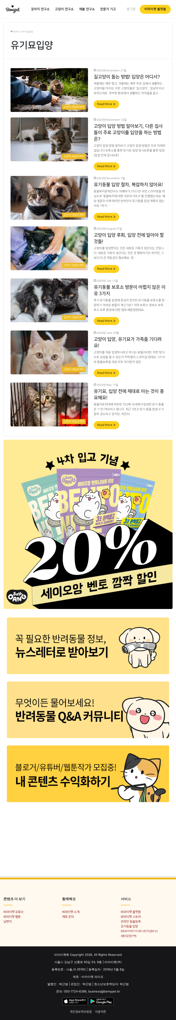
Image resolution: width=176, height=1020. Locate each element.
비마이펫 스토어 (131, 916)
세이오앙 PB (129, 936)
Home (16, 31)
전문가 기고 (108, 9)
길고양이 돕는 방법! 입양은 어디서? (127, 76)
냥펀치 (7, 921)
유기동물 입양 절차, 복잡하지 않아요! (128, 184)
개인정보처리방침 (81, 1011)
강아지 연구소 (40, 9)
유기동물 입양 (129, 926)
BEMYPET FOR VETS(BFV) (139, 931)
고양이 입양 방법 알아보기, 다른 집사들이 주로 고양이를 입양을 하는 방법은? (128, 133)
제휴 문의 (68, 916)
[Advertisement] (88, 838)
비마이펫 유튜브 (13, 912)
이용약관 (100, 1011)
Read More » (106, 104)
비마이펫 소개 (70, 912)
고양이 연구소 (64, 9)
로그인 (131, 9)
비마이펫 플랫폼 (155, 9)
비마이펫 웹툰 (12, 916)
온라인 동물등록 (131, 921)
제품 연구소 (87, 9)
